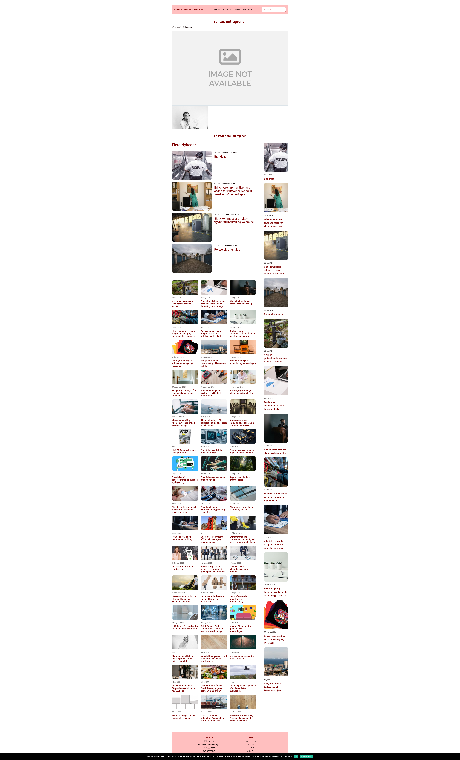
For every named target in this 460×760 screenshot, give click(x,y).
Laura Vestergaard (232, 214)
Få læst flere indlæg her (230, 136)
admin (189, 27)
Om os (229, 9)
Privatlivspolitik (306, 756)
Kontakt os (247, 9)
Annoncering (218, 9)
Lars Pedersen (229, 183)
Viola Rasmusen (230, 152)
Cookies (237, 9)
